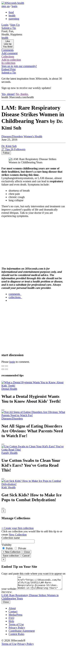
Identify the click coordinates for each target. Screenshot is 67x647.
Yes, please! (8, 94)
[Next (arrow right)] (6, 369)
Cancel (25, 555)
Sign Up (15, 24)
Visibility (6, 544)
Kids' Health (8, 487)
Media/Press (15, 614)
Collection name (10, 537)
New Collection (18, 534)
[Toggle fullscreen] (6, 366)
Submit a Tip (8, 28)
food (11, 12)
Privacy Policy (17, 627)
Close (27, 552)
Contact (13, 611)
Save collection (11, 555)
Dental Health (9, 388)
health (12, 15)
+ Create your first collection (17, 528)
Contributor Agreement (22, 630)
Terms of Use (16, 624)
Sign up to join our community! (19, 66)
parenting (14, 18)
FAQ (11, 617)
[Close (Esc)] (2, 366)
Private (22, 548)
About (12, 608)
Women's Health (33, 136)
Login (4, 24)
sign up (5, 6)
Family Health (9, 452)
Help (11, 621)
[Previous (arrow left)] (2, 369)
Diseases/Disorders (12, 136)
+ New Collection (11, 552)
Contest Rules (16, 634)
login (14, 6)
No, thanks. (22, 94)
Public (9, 548)
